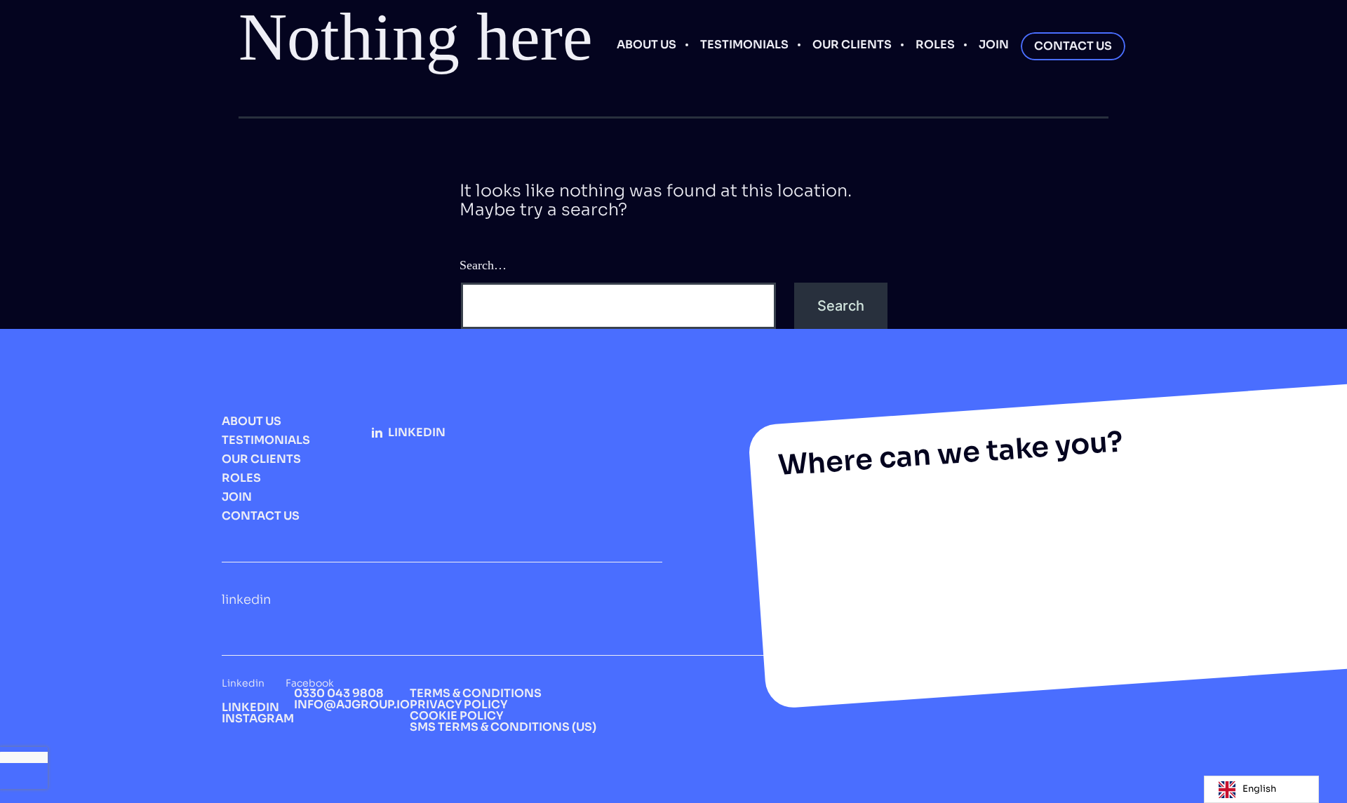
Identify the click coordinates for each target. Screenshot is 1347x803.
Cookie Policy (456, 715)
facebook (310, 683)
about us (646, 44)
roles (935, 44)
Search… (483, 265)
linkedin (416, 432)
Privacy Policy (458, 704)
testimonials (744, 44)
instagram (258, 718)
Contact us (1073, 46)
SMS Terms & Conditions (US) (503, 727)
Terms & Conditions (476, 693)
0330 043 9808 (339, 693)
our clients (852, 44)
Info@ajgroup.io (352, 704)
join (994, 44)
